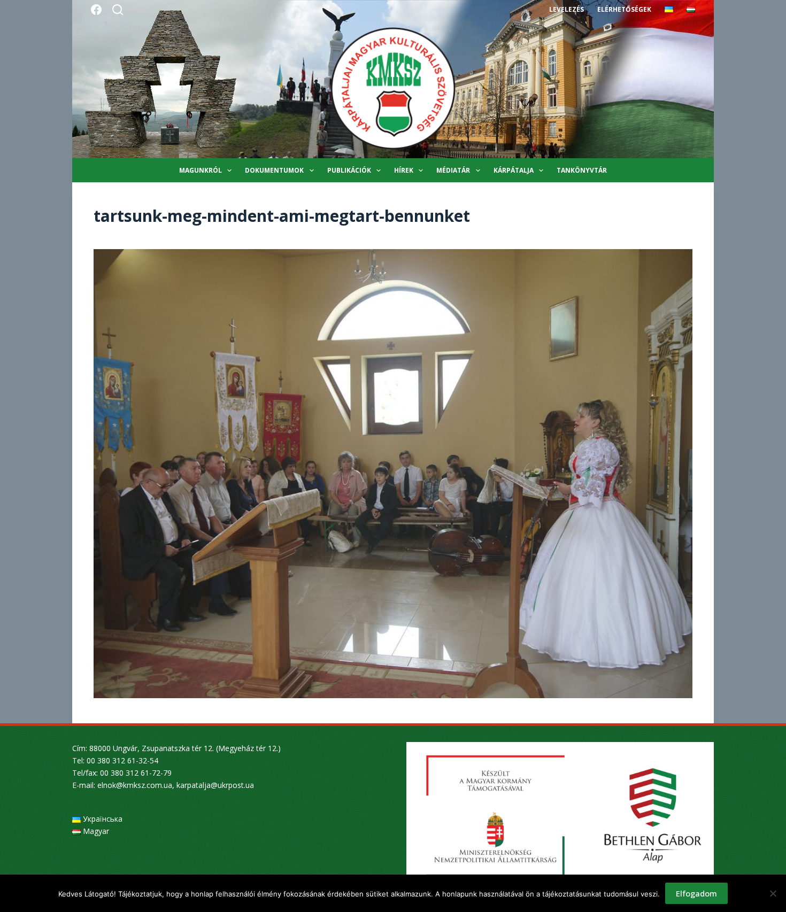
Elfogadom (696, 893)
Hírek (403, 170)
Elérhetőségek (624, 9)
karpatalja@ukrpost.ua (215, 785)
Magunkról (200, 170)
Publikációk (349, 170)
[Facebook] (96, 9)
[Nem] (772, 893)
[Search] (117, 9)
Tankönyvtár (582, 170)
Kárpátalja (514, 170)
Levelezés (566, 9)
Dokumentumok (274, 170)
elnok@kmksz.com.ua (134, 785)
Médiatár (453, 170)
